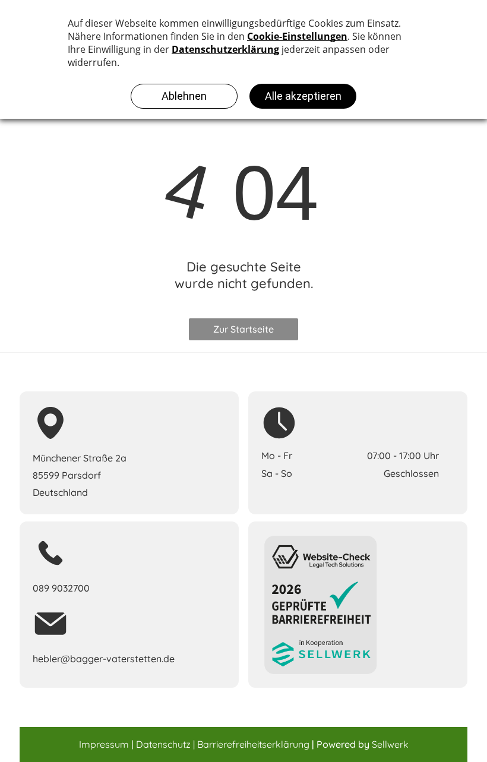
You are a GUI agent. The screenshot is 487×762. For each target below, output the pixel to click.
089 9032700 (61, 588)
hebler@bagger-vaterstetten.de (104, 659)
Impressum (104, 744)
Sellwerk (390, 744)
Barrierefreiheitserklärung (253, 744)
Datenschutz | (165, 744)
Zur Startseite (243, 329)
